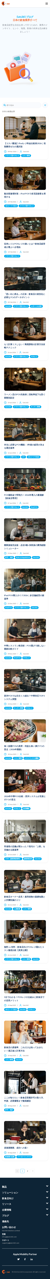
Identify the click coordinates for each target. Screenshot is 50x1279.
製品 (4, 1186)
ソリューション (10, 1192)
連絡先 (5, 1221)
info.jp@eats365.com (9, 1237)
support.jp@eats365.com (10, 1243)
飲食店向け (8, 1198)
